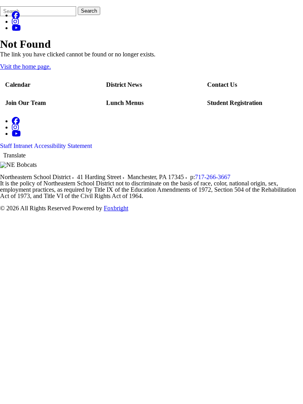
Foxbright (116, 208)
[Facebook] (16, 15)
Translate (14, 155)
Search (89, 11)
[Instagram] (15, 21)
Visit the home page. (25, 66)
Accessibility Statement (63, 145)
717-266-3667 (212, 177)
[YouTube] (16, 27)
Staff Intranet (16, 145)
